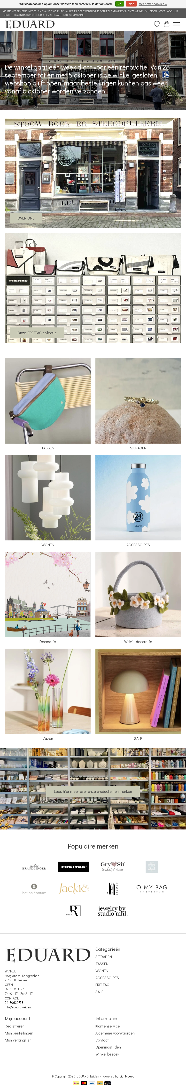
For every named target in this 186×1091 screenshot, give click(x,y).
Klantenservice (107, 1025)
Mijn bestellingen (19, 1032)
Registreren (14, 1025)
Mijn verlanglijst (18, 1039)
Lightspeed (127, 1076)
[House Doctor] (34, 889)
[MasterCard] (84, 1083)
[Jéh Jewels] (112, 889)
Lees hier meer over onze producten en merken (93, 791)
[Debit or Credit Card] (107, 1083)
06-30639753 (14, 1002)
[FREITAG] (73, 867)
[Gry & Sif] (112, 867)
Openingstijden (108, 1046)
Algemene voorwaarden (115, 1032)
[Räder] (73, 911)
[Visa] (92, 1083)
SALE (138, 738)
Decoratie (47, 641)
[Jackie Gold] (73, 889)
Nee (131, 4)
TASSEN (47, 447)
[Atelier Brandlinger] (34, 867)
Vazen (48, 738)
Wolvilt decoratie (138, 641)
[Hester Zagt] (152, 867)
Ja (119, 4)
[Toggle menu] (176, 24)
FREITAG (102, 984)
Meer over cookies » (153, 4)
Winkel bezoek (107, 1053)
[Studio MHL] (112, 911)
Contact (102, 1039)
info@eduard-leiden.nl (19, 1007)
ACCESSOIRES (138, 544)
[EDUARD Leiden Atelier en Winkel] (30, 24)
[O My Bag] (152, 889)
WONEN (47, 544)
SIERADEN (138, 447)
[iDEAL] (76, 1083)
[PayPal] (100, 1083)
